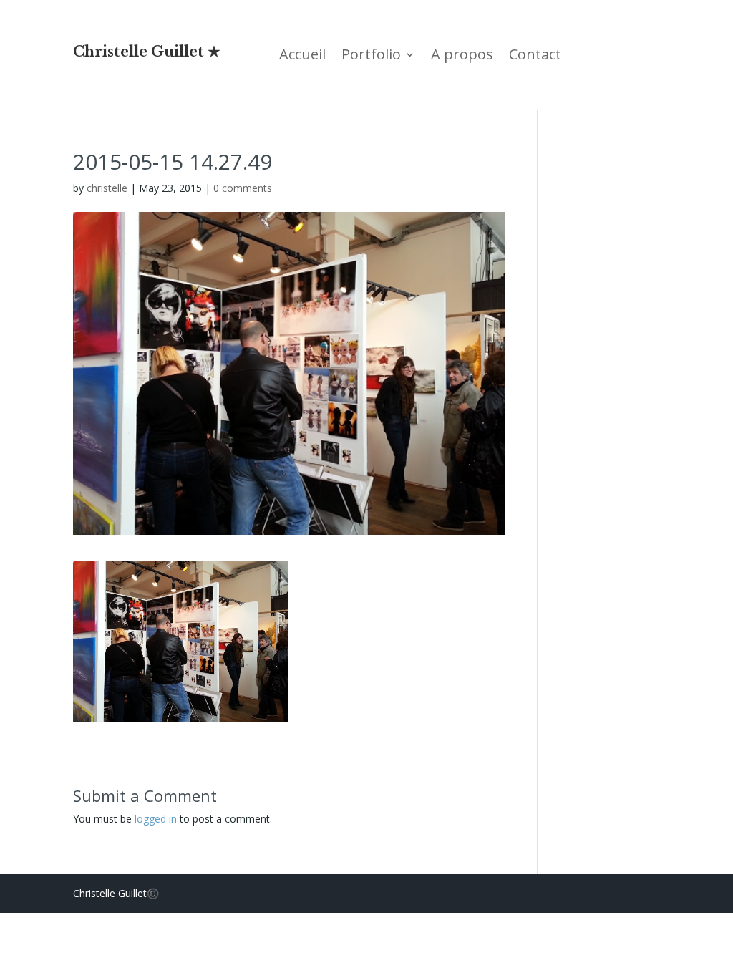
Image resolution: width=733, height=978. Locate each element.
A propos (462, 56)
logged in (156, 819)
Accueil (302, 56)
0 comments (242, 188)
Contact (535, 56)
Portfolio (371, 56)
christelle (107, 188)
